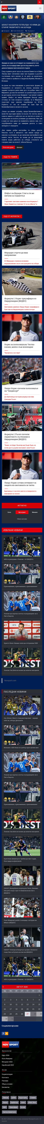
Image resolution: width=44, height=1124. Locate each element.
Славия (33, 1097)
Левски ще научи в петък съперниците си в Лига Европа (21, 615)
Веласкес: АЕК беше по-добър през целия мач (21, 748)
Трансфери (13, 1107)
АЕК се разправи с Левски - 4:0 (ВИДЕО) (18, 559)
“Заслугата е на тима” (12, 353)
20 (28, 1009)
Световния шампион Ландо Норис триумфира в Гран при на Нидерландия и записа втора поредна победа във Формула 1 (21, 309)
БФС (4, 1107)
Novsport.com (10, 680)
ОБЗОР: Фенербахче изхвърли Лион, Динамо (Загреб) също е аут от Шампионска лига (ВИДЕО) (21, 890)
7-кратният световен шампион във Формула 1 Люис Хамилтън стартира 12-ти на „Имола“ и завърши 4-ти (21, 204)
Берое (5, 1102)
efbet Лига (32, 1102)
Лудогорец (23, 1097)
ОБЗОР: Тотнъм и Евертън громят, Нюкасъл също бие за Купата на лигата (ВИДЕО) (20, 951)
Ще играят (22, 512)
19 (22, 1009)
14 (33, 1004)
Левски (5, 1097)
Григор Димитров (9, 1112)
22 (39, 1009)
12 (22, 1004)
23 (5, 1014)
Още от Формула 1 (12, 216)
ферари (19, 147)
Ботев (23, 1107)
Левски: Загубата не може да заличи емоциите (21, 670)
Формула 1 (31, 31)
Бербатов (14, 1102)
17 (11, 1009)
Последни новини (15, 692)
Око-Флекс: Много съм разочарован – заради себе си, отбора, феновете (21, 719)
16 (5, 1009)
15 (39, 1004)
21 (33, 1009)
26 (22, 1014)
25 (16, 1014)
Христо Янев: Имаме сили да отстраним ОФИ (21, 643)
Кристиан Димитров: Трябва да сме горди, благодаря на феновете (20, 860)
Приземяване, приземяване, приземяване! (20, 586)
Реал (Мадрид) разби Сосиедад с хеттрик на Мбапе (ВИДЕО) (20, 921)
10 (11, 1004)
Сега (9, 512)
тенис (23, 1102)
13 (28, 1004)
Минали (34, 512)
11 (16, 1004)
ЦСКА (14, 1097)
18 (16, 1009)
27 (28, 1014)
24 (11, 1014)
